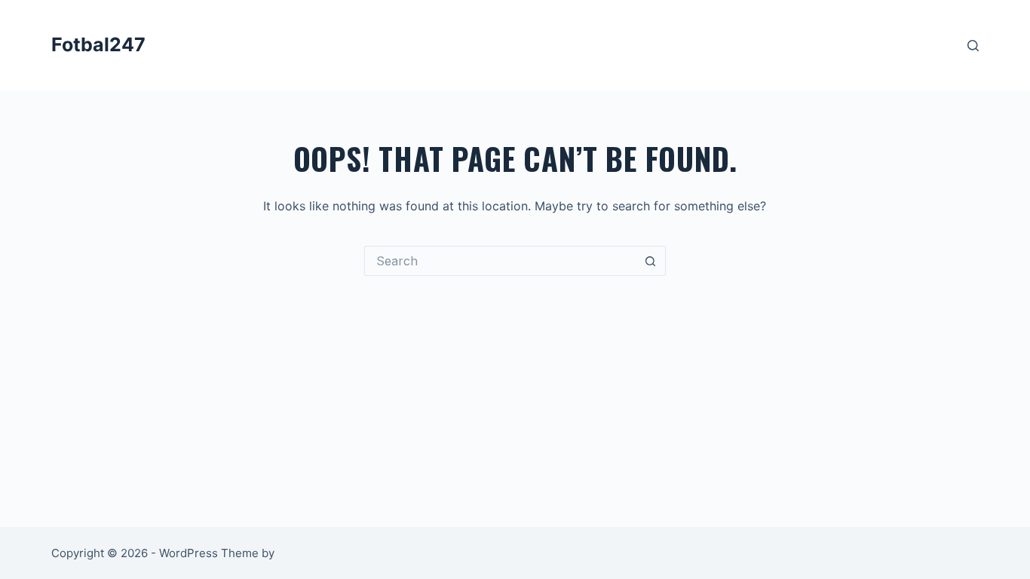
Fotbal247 (98, 44)
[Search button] (651, 261)
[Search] (973, 45)
